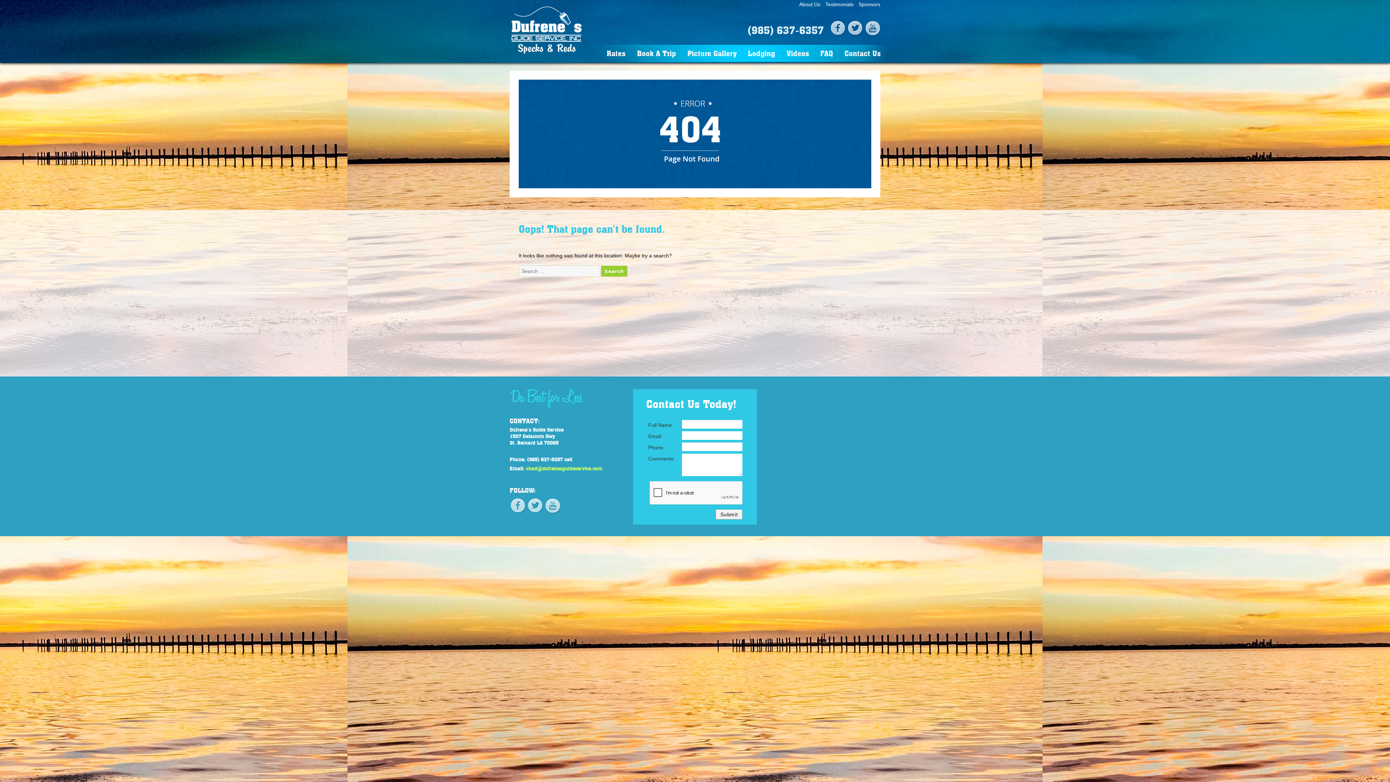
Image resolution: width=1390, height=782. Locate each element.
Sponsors (869, 4)
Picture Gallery (712, 53)
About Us (809, 4)
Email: (655, 436)
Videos (798, 53)
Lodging (761, 53)
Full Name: (660, 425)
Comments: (661, 459)
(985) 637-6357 (785, 30)
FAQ (826, 53)
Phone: (656, 447)
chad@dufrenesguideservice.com (564, 468)
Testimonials (839, 4)
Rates (616, 53)
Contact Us (862, 53)
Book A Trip (656, 53)
